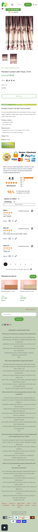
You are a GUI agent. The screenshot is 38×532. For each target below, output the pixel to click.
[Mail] (3, 325)
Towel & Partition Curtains (12, 68)
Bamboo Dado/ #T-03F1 (8, 291)
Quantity (3, 88)
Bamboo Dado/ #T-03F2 (27, 291)
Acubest (24, 512)
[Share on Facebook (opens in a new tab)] (9, 221)
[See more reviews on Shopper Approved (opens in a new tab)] (16, 221)
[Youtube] (8, 325)
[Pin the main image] (11, 80)
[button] (3, 8)
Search (29, 503)
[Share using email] (14, 80)
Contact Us (12, 503)
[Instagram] (10, 325)
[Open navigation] (12, 4)
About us (4, 503)
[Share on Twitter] (9, 80)
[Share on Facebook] (7, 80)
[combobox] (20, 4)
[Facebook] (5, 325)
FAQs (13, 505)
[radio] (27, 177)
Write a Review (19, 204)
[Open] (4, 527)
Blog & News (21, 503)
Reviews (27, 505)
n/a (2, 68)
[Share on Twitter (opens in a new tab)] (13, 221)
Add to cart (19, 96)
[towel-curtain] (8, 148)
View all (33, 276)
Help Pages (20, 505)
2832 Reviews (12, 186)
